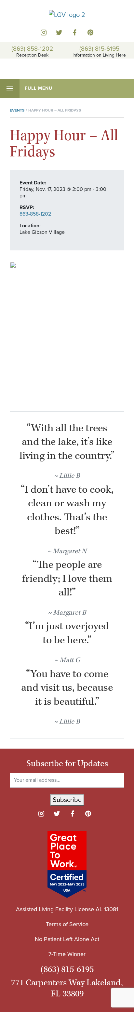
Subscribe (67, 800)
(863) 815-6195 (99, 48)
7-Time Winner (67, 954)
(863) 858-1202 (32, 48)
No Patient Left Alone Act (67, 939)
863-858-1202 (35, 214)
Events (17, 110)
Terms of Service (67, 924)
